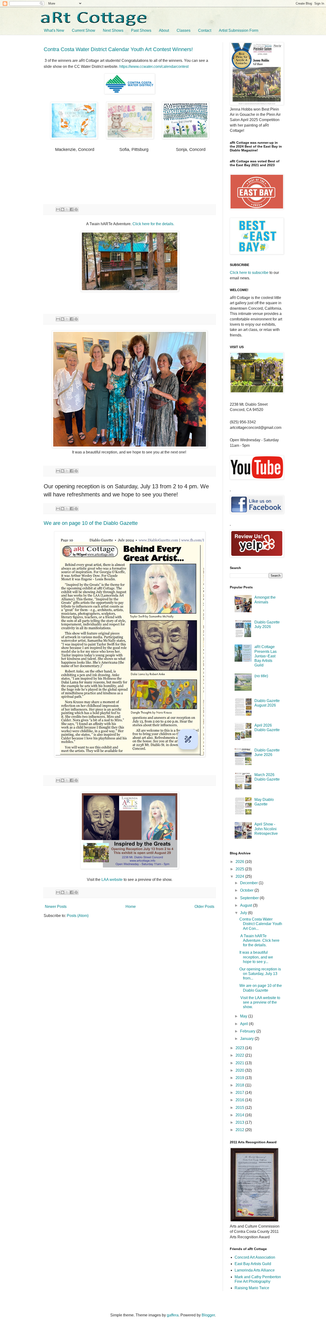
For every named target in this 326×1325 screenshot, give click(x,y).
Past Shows (141, 30)
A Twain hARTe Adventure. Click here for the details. (259, 940)
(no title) (261, 676)
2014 (240, 1115)
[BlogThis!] (62, 209)
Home (131, 907)
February (248, 1031)
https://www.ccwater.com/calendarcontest (154, 66)
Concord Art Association (255, 1257)
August (246, 905)
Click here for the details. (153, 224)
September (250, 898)
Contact (204, 30)
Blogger (208, 1315)
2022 (240, 1055)
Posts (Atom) (78, 916)
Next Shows (113, 30)
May (244, 1016)
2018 (240, 1085)
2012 (240, 1130)
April (244, 1024)
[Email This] (58, 209)
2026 (240, 862)
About (164, 30)
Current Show (83, 30)
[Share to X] (67, 209)
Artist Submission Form (238, 30)
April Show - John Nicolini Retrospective (266, 828)
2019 (240, 1078)
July (244, 913)
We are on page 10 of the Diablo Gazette (91, 523)
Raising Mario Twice (252, 1288)
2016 (240, 1100)
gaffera (173, 1315)
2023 (240, 1048)
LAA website (112, 880)
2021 (240, 1063)
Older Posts (204, 907)
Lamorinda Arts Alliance (255, 1270)
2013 (240, 1122)
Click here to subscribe (249, 273)
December (249, 883)
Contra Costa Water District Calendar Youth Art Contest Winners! (118, 49)
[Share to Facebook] (71, 209)
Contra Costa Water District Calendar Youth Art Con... (260, 923)
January (247, 1039)
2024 (240, 876)
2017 (240, 1093)
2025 (240, 869)
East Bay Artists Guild (253, 1264)
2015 (240, 1108)
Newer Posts (56, 907)
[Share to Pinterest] (76, 209)
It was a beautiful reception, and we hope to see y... (256, 956)
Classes (183, 30)
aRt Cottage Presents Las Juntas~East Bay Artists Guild (265, 656)
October (247, 890)
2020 (240, 1070)
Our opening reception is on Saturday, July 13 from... (260, 973)
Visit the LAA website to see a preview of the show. (259, 1002)
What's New (54, 30)
